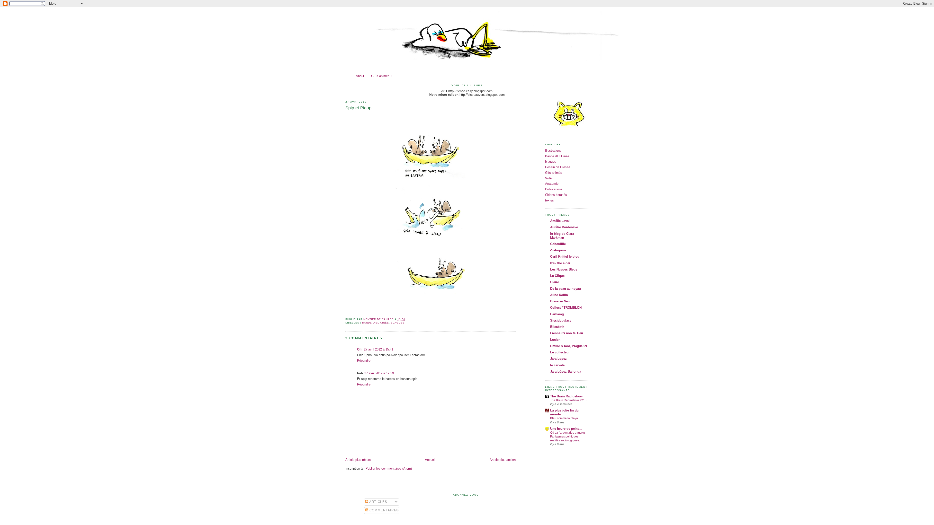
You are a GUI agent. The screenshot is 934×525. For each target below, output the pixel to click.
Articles (377, 502)
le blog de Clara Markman (562, 235)
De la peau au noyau (565, 288)
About (360, 76)
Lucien (555, 339)
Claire (554, 282)
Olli (359, 349)
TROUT (541, 19)
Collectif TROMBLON (566, 307)
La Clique (557, 276)
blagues (397, 322)
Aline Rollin (559, 295)
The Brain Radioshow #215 (568, 400)
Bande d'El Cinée (375, 322)
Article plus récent (358, 460)
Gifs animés (553, 173)
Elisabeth (557, 327)
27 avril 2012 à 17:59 (379, 373)
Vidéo (549, 178)
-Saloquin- (558, 250)
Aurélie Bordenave (564, 227)
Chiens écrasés (556, 195)
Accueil (430, 460)
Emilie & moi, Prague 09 (568, 346)
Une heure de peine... (566, 428)
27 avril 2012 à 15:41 (378, 349)
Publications (553, 189)
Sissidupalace (560, 320)
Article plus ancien (503, 460)
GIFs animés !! (381, 76)
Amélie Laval (560, 221)
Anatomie (551, 183)
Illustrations (553, 150)
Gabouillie (558, 244)
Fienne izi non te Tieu (566, 333)
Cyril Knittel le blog (564, 256)
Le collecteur (560, 352)
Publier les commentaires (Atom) (389, 468)
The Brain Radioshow (566, 396)
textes (549, 200)
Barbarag (557, 314)
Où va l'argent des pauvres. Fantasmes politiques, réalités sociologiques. (568, 436)
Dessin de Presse (557, 167)
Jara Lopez (558, 358)
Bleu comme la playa (564, 418)
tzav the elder (560, 263)
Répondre (363, 360)
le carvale (557, 365)
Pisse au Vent (560, 301)
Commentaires (383, 510)
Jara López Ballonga (565, 371)
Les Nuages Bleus (563, 269)
